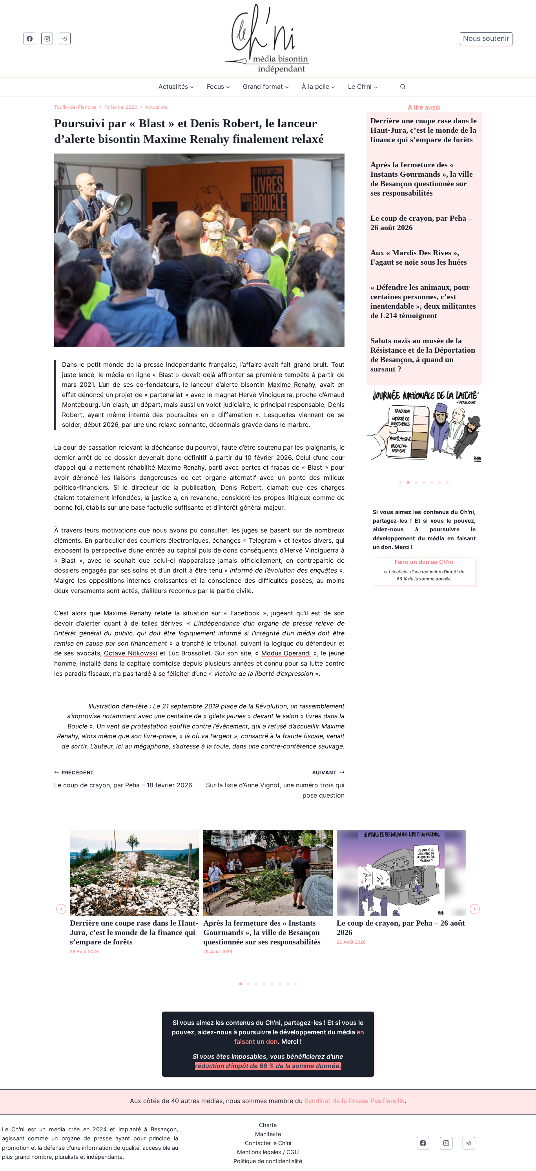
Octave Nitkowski (130, 653)
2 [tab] (408, 483)
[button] (61, 909)
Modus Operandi (286, 653)
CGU (292, 1152)
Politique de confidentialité (267, 1161)
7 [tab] (448, 483)
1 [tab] (401, 483)
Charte (268, 1125)
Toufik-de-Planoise (75, 107)
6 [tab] (440, 483)
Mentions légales (259, 1152)
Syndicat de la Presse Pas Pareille (354, 1101)
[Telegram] (65, 38)
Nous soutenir (486, 38)
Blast (166, 375)
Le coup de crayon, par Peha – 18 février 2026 (123, 779)
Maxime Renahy (291, 384)
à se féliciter (171, 673)
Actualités (156, 107)
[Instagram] (47, 38)
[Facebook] (29, 38)
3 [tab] (416, 483)
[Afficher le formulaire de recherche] (403, 87)
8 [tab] (295, 984)
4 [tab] (424, 483)
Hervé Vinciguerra (265, 395)
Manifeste (268, 1134)
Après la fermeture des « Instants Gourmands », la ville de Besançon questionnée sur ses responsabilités (262, 932)
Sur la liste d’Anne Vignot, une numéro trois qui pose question (275, 784)
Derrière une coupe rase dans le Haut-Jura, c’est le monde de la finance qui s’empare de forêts (423, 130)
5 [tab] (432, 483)
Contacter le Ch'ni (268, 1143)
